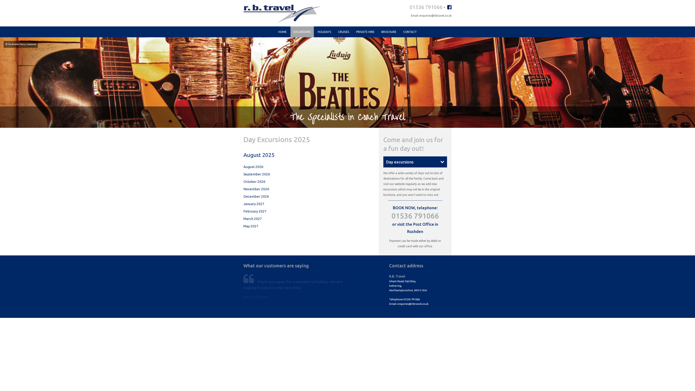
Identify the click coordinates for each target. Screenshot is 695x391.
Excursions (302, 31)
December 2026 (256, 196)
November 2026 (256, 189)
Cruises (343, 31)
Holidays (324, 31)
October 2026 (254, 182)
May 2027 (250, 226)
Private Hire (365, 31)
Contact (410, 31)
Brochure (388, 31)
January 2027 (253, 204)
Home (282, 31)
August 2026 (253, 167)
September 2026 (256, 174)
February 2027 (255, 211)
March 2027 (252, 219)
